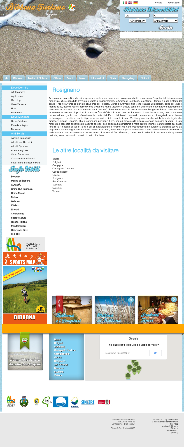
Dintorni (145, 78)
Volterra (56, 191)
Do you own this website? (117, 353)
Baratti (55, 158)
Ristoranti (16, 129)
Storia (113, 78)
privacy (174, 432)
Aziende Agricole (19, 150)
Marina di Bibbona (37, 78)
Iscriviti (158, 2)
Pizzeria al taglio (19, 125)
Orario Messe (18, 193)
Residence (16, 112)
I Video (14, 205)
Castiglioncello (59, 171)
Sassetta (57, 184)
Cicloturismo (17, 213)
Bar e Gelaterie (19, 121)
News (82, 78)
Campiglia (57, 165)
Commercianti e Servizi (23, 158)
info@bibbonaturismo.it (168, 422)
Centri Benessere (20, 154)
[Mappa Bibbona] (25, 323)
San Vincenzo (59, 181)
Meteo (14, 197)
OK (155, 353)
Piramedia (172, 419)
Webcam (15, 201)
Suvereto (57, 187)
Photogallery (128, 78)
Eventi (70, 78)
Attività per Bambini (21, 142)
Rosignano (57, 178)
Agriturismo (17, 96)
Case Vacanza (18, 104)
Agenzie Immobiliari (21, 137)
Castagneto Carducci (63, 168)
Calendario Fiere (19, 230)
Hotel (14, 108)
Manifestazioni (18, 225)
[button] (128, 376)
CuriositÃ (16, 184)
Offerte (57, 78)
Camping (15, 100)
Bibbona (17, 78)
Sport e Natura (18, 217)
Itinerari (15, 209)
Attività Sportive (19, 146)
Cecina (56, 174)
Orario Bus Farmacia (21, 188)
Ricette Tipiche (19, 221)
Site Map (174, 424)
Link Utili (15, 234)
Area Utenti (174, 2)
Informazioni (97, 78)
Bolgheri (56, 162)
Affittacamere (18, 91)
